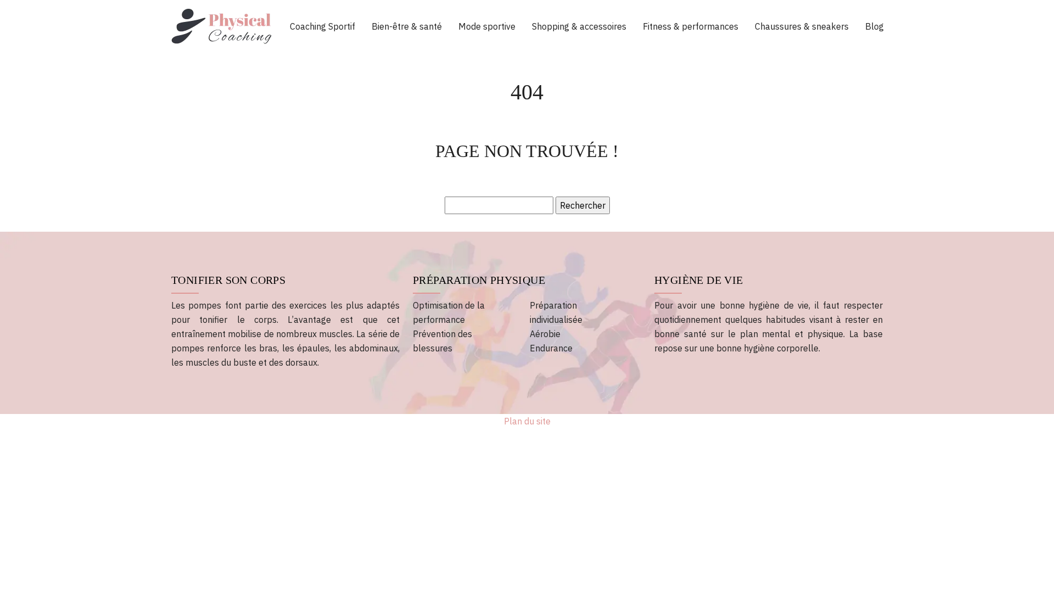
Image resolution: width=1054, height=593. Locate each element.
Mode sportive (486, 26)
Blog (874, 26)
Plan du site (527, 421)
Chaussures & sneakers (802, 26)
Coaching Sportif (322, 26)
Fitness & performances (690, 26)
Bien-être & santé (407, 26)
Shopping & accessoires (579, 26)
